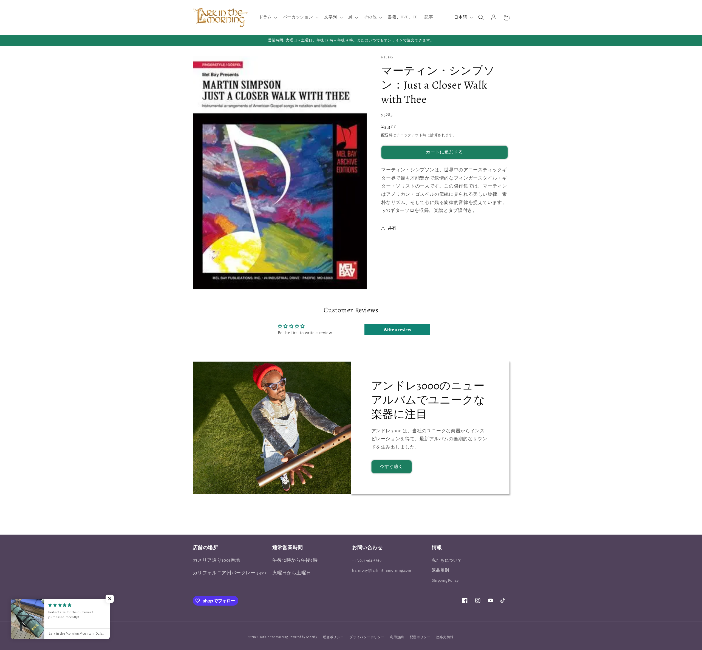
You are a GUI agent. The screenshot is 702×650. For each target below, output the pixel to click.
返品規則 (440, 570)
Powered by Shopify (303, 636)
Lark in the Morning (274, 636)
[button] (267, 18)
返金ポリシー (333, 637)
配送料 (386, 135)
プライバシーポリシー (366, 637)
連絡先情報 (445, 637)
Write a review (397, 330)
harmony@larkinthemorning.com (381, 570)
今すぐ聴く (391, 466)
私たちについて (447, 560)
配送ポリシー (420, 637)
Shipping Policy (445, 580)
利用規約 (397, 637)
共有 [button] (392, 228)
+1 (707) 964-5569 (367, 560)
